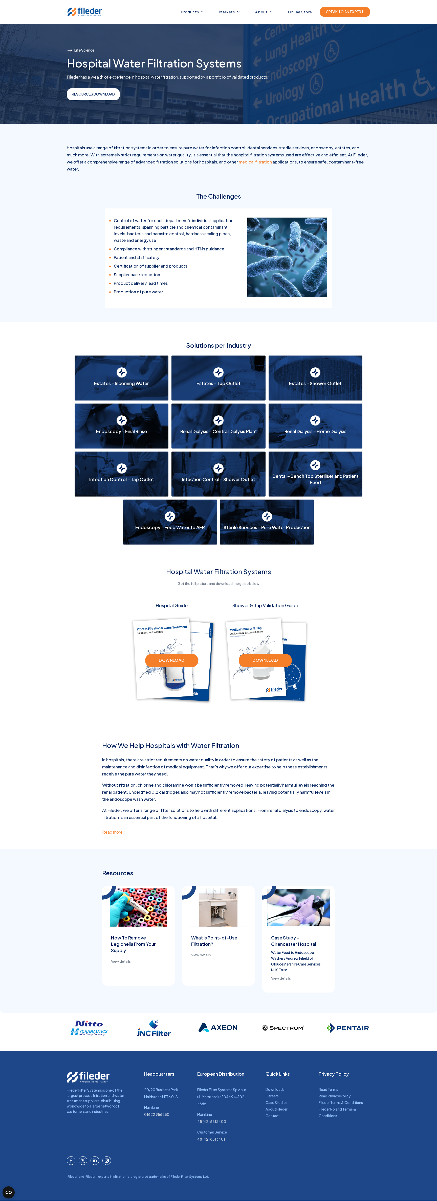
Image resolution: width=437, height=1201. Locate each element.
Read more (112, 832)
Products (190, 12)
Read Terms (328, 1089)
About (261, 12)
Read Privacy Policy (335, 1096)
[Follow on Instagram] (106, 1160)
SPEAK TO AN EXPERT (345, 11)
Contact (273, 1115)
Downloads (275, 1089)
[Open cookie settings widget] (9, 1192)
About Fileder (277, 1109)
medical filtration (255, 161)
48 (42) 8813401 (211, 1139)
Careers (272, 1096)
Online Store (300, 12)
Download (171, 660)
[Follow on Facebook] (71, 1160)
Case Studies (276, 1102)
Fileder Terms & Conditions (341, 1102)
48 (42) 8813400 (211, 1121)
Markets (227, 12)
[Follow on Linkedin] (95, 1160)
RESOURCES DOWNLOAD (93, 94)
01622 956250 (156, 1114)
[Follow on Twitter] (83, 1160)
